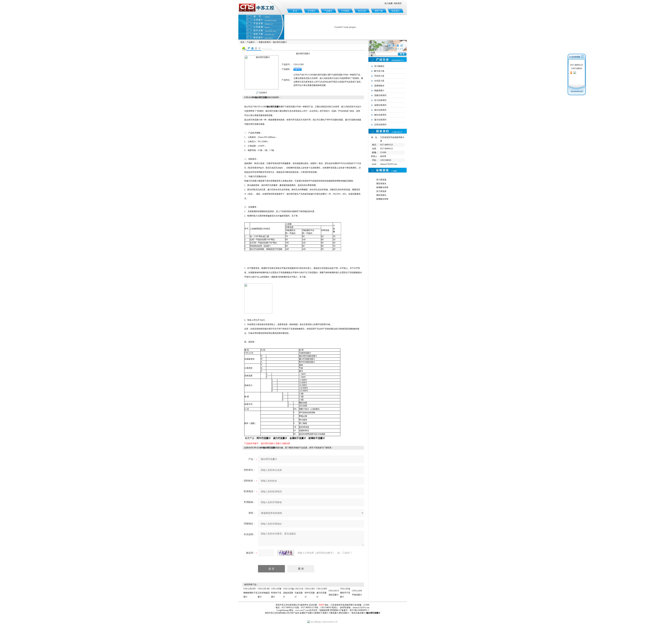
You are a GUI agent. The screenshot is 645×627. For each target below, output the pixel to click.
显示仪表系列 (380, 120)
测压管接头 (381, 183)
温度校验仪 (379, 85)
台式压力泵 (379, 81)
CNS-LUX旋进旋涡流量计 (288, 593)
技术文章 (362, 11)
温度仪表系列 (380, 105)
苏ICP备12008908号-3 (359, 610)
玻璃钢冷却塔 (382, 187)
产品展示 (328, 11)
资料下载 (379, 11)
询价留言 (398, 3)
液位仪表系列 (380, 110)
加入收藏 (388, 3)
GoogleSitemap (282, 610)
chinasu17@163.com (361, 607)
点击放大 (263, 92)
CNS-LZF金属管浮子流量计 (345, 593)
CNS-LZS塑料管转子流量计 (276, 593)
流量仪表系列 (265, 42)
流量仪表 (286, 443)
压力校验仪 (379, 66)
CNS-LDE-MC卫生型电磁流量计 (264, 593)
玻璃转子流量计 (321, 613)
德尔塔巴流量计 (268, 443)
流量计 (278, 443)
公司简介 (312, 11)
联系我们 (396, 11)
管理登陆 (334, 610)
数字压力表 (379, 71)
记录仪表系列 (380, 124)
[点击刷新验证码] (285, 553)
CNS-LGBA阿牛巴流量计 (310, 593)
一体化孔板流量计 (358, 613)
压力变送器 (381, 179)
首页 (242, 42)
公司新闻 (345, 11)
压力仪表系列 (380, 100)
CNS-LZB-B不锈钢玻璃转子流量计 (250, 593)
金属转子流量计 (307, 613)
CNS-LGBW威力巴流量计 (321, 593)
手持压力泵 (379, 76)
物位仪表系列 (380, 115)
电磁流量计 (379, 90)
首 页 (295, 11)
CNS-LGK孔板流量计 (299, 593)
